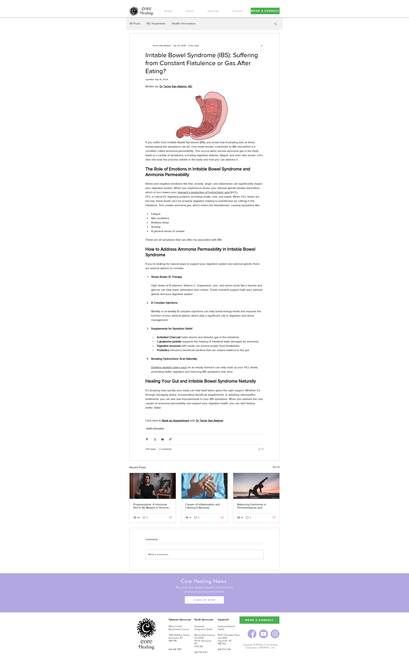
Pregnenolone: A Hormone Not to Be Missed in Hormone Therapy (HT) (151, 506)
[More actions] (262, 45)
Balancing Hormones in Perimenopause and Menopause (251, 506)
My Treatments (156, 23)
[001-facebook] (252, 633)
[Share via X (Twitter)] (154, 439)
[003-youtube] (263, 633)
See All (276, 467)
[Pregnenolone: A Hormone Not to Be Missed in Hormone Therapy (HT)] (153, 486)
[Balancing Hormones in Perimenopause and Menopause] (256, 486)
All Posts (134, 23)
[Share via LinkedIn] (162, 439)
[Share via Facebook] (146, 439)
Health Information (184, 23)
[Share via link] (170, 439)
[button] (213, 11)
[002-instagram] (275, 633)
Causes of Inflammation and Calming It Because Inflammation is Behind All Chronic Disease (202, 506)
